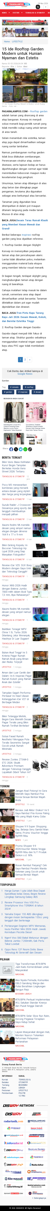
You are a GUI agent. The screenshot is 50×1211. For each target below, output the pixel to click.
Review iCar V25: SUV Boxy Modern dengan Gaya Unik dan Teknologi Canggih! (17, 569)
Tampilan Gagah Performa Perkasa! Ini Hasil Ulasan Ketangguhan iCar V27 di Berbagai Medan (16, 697)
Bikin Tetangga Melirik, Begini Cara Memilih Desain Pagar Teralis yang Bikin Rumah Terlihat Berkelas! (16, 721)
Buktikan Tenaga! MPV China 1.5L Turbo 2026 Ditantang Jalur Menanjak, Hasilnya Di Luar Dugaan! (16, 633)
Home (7, 41)
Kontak (5, 1079)
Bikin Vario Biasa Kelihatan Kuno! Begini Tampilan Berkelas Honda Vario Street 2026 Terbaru (16, 466)
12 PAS (22, 1095)
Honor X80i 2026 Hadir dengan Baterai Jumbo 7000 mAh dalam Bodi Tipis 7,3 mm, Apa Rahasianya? (17, 590)
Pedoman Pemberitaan (7, 1092)
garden (43, 111)
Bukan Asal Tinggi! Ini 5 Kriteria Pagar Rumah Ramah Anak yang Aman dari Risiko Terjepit (15, 657)
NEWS (4, 13)
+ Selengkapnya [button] (39, 1198)
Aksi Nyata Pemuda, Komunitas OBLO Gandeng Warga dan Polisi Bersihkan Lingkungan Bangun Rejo (32, 985)
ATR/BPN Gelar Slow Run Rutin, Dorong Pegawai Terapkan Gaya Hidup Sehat (32, 1019)
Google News (25, 374)
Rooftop (34, 111)
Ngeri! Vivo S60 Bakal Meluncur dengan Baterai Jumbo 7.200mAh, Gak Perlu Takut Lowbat (24, 941)
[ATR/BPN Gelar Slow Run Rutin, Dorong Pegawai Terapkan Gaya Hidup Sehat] (7, 1021)
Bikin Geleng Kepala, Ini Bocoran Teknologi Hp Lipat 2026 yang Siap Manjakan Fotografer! (14, 550)
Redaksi (5, 1082)
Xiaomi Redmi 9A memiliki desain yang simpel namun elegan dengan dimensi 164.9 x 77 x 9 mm (16, 529)
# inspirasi (22, 392)
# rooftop (29, 387)
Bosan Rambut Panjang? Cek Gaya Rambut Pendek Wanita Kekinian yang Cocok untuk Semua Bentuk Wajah (31, 870)
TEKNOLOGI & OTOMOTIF (35, 13)
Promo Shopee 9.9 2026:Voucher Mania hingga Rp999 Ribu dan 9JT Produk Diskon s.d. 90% (30, 850)
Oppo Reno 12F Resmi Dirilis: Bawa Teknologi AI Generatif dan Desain (22, 951)
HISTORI (16, 13)
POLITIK (22, 1093)
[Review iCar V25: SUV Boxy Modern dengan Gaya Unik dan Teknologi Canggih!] (40, 570)
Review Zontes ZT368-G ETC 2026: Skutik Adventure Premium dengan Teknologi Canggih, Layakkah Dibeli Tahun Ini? (16, 766)
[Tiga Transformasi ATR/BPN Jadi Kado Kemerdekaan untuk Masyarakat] (7, 969)
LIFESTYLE (17, 41)
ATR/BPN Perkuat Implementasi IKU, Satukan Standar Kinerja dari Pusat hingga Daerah (32, 1003)
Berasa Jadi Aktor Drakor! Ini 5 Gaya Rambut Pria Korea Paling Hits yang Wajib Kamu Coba (32, 813)
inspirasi (26, 235)
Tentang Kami (5, 1086)
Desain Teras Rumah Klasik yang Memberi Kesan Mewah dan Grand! (25, 225)
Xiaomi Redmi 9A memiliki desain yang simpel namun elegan (16, 612)
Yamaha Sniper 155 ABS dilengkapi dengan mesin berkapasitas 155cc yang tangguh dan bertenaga (24, 917)
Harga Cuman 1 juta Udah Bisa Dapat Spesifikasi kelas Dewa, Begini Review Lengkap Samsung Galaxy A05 (23, 894)
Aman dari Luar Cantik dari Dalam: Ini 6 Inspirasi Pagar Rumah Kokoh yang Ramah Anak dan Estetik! (17, 677)
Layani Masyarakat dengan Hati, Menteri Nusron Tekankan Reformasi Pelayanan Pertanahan (32, 1036)
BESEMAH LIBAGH (23, 1086)
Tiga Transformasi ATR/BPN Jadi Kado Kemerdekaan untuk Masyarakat (32, 967)
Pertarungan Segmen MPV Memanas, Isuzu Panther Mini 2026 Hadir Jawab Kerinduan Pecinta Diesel (23, 929)
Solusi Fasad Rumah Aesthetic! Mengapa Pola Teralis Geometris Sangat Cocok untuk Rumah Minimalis (15, 743)
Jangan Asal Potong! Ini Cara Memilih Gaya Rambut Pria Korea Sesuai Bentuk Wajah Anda (31, 795)
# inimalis (14, 387)
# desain (37, 392)
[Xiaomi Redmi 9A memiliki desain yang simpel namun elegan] (40, 614)
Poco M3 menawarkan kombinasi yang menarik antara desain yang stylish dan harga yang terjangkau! (17, 489)
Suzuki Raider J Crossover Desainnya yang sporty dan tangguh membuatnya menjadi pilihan (17, 509)
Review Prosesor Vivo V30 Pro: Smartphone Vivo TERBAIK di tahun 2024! (22, 905)
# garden (8, 392)
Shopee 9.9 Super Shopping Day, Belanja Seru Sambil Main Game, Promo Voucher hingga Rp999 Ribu (31, 831)
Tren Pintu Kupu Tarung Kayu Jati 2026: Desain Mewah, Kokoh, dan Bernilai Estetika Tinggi (24, 317)
